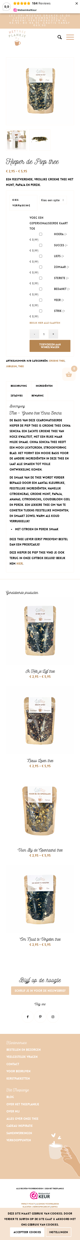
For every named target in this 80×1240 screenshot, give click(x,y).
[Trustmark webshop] (40, 1196)
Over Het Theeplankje (22, 1104)
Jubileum (11, 366)
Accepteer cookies (27, 1232)
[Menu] (68, 37)
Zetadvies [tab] (17, 395)
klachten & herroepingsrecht (36, 1207)
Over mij (13, 1111)
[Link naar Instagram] (53, 1017)
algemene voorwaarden (47, 1204)
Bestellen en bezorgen (23, 1050)
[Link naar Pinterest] (40, 1017)
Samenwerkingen (19, 1133)
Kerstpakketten (18, 1078)
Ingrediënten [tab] (44, 385)
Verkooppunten (18, 1140)
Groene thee (57, 361)
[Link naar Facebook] (28, 1017)
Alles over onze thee (22, 1119)
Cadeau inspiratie (20, 1126)
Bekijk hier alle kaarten (45, 323)
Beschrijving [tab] (19, 385)
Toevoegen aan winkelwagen (50, 346)
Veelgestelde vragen (22, 1057)
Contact (12, 1064)
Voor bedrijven (18, 1071)
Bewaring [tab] (38, 395)
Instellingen (58, 1232)
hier (19, 564)
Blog (10, 1097)
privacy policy (28, 1204)
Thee (21, 366)
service (54, 1207)
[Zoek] (57, 37)
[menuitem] (57, 37)
